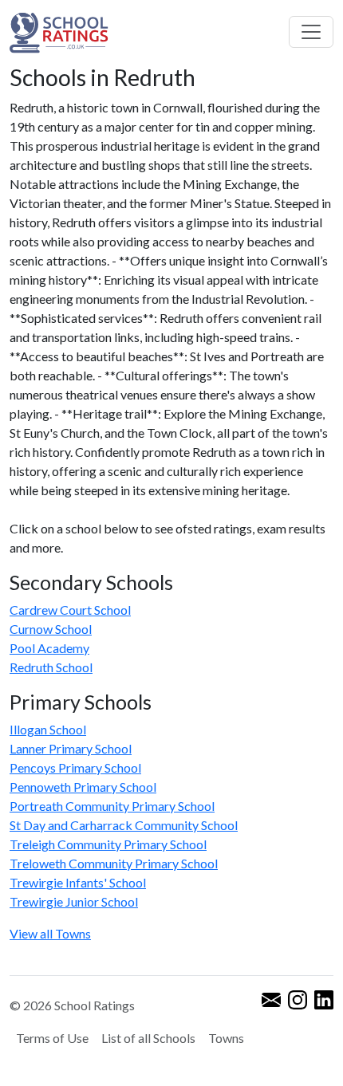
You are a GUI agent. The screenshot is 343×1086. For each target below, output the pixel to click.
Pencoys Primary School (75, 767)
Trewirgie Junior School (74, 901)
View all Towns (50, 933)
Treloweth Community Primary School (114, 863)
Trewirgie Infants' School (78, 882)
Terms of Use (52, 1037)
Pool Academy (49, 647)
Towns (226, 1037)
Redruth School (51, 667)
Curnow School (51, 628)
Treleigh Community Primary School (108, 844)
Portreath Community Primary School (112, 805)
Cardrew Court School (70, 609)
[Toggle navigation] (311, 32)
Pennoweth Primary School (83, 786)
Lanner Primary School (71, 748)
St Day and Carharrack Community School (124, 824)
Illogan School (48, 729)
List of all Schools (148, 1037)
